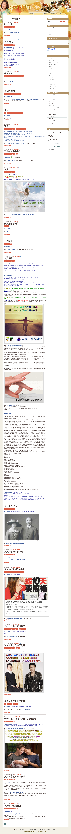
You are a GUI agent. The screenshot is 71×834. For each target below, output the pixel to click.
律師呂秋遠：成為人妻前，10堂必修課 (15, 814)
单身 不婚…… (10, 258)
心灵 (14, 76)
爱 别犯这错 (9, 91)
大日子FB (51, 32)
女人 (6, 169)
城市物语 (59, 13)
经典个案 (17, 129)
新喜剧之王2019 (52, 64)
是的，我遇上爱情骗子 (14, 626)
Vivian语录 (9, 113)
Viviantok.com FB (52, 29)
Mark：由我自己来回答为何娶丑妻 (20, 718)
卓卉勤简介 (51, 58)
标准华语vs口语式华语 (53, 62)
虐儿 (21, 129)
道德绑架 (51, 68)
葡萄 (54, 94)
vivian (50, 94)
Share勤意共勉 (29, 13)
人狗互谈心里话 (52, 88)
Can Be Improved (53, 139)
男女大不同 (13, 27)
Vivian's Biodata (38, 13)
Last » (13, 824)
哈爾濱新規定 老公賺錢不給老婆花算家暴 (15, 143)
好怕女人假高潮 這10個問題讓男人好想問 (16, 559)
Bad (50, 138)
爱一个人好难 (10, 506)
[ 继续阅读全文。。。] (9, 35)
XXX (7, 231)
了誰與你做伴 (9, 118)
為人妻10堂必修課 (12, 806)
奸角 (50, 71)
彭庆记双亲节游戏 (52, 84)
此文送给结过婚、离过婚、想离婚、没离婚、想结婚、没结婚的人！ (21, 214)
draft (50, 73)
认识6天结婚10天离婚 (14, 569)
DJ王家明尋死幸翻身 (53, 60)
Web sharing (7, 44)
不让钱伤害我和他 (12, 151)
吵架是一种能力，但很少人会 (13, 32)
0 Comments (16, 22)
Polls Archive (51, 149)
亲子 (5, 27)
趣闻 (24, 129)
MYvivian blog (52, 27)
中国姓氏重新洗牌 (52, 86)
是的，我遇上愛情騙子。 (12, 636)
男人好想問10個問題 (13, 551)
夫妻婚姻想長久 (11, 223)
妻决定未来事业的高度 (14, 701)
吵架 (50, 75)
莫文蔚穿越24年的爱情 (14, 776)
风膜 (54, 110)
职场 (17, 154)
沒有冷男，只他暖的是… (15, 645)
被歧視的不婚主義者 (11, 405)
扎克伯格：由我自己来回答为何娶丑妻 (15, 728)
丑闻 (11, 572)
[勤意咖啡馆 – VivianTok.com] (12, 10)
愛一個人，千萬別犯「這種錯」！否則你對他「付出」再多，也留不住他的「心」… (24, 99)
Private (22, 13)
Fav (18, 13)
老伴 (6, 110)
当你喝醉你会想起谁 (11, 249)
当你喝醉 (8, 241)
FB (5, 113)
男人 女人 (8, 42)
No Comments (52, 141)
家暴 (6, 126)
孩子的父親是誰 (10, 81)
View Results (57, 146)
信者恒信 (8, 73)
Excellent (51, 136)
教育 (8, 27)
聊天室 (9, 13)
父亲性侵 (51, 77)
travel (8, 779)
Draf (14, 13)
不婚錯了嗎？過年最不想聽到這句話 (14, 345)
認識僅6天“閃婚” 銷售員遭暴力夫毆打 (15, 618)
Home (5, 13)
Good (50, 135)
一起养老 (51, 81)
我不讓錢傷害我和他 (11, 160)
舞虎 (50, 34)
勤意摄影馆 (53, 13)
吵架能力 (8, 24)
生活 (64, 13)
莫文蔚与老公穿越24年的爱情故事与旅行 (15, 792)
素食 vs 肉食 (51, 79)
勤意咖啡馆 (46, 13)
